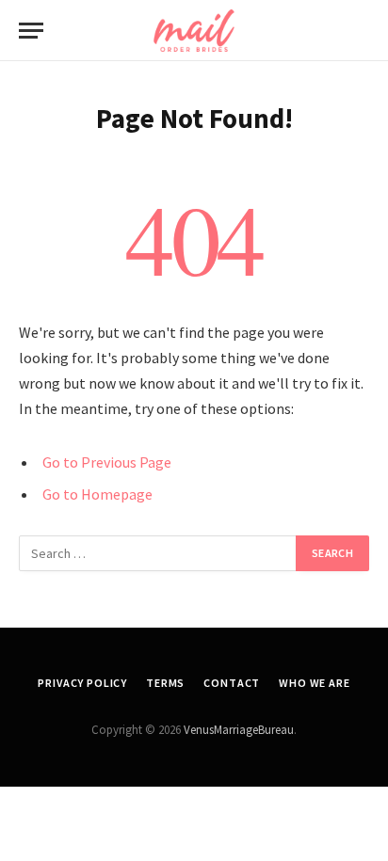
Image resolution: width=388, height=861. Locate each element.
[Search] (360, 30)
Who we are (314, 683)
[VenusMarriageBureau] (194, 30)
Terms (165, 683)
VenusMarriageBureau (239, 730)
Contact (231, 683)
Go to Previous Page (106, 462)
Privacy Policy (82, 683)
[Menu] (31, 30)
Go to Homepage (97, 494)
